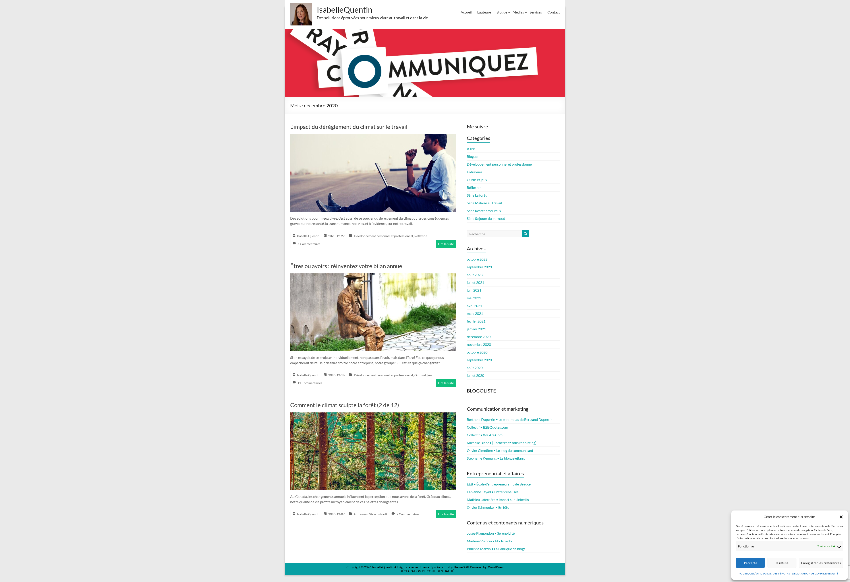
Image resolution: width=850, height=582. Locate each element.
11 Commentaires (310, 383)
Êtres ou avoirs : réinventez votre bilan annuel (347, 265)
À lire (471, 149)
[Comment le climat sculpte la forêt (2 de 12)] (373, 415)
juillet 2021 (475, 282)
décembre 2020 (479, 337)
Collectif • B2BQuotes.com (487, 427)
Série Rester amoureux (484, 211)
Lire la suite (446, 244)
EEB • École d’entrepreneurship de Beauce (499, 484)
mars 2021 (475, 313)
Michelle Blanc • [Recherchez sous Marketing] (501, 443)
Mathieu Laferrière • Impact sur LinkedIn (498, 499)
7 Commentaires (407, 514)
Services (535, 12)
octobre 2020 (477, 352)
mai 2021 (474, 298)
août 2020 (475, 367)
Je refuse (781, 563)
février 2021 (476, 321)
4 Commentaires (309, 244)
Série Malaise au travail (484, 203)
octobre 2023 (477, 259)
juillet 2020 (475, 375)
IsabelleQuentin (344, 9)
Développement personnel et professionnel (383, 236)
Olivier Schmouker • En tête (488, 507)
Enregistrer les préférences (821, 563)
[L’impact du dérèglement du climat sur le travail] (373, 137)
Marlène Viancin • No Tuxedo (489, 541)
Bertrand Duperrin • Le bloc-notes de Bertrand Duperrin (509, 419)
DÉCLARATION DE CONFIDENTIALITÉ (815, 573)
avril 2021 (474, 306)
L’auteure (484, 12)
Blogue (501, 12)
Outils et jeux (423, 375)
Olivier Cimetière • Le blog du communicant (500, 450)
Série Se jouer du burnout (486, 218)
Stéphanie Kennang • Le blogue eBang (496, 458)
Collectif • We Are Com (484, 435)
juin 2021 (474, 290)
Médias (518, 12)
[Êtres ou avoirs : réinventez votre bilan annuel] (373, 276)
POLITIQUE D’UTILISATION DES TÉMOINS (764, 573)
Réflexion (420, 236)
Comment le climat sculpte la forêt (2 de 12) (344, 404)
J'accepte (750, 563)
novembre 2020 (479, 344)
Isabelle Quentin (308, 236)
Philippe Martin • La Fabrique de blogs (496, 549)
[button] (841, 517)
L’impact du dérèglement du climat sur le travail (349, 126)
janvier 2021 (476, 329)
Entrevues (361, 514)
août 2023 (475, 275)
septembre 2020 (479, 360)
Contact (553, 12)
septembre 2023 (479, 267)
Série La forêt (378, 514)
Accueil (466, 12)
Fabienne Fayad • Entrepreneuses (492, 492)
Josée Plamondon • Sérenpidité (491, 533)
